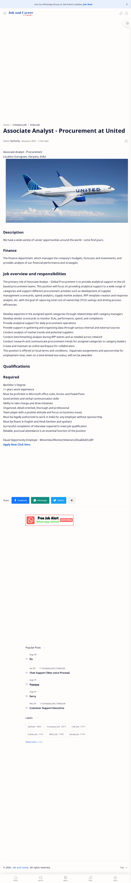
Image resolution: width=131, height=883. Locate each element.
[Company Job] (49, 668)
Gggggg (34, 684)
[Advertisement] (65, 43)
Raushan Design (73, 867)
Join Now (87, 4)
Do (31, 659)
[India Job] (61, 668)
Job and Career (21, 867)
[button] (120, 13)
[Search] (126, 13)
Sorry (33, 696)
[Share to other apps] (72, 500)
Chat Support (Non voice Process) (50, 672)
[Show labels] (35, 742)
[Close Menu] (127, 4)
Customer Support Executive (47, 708)
